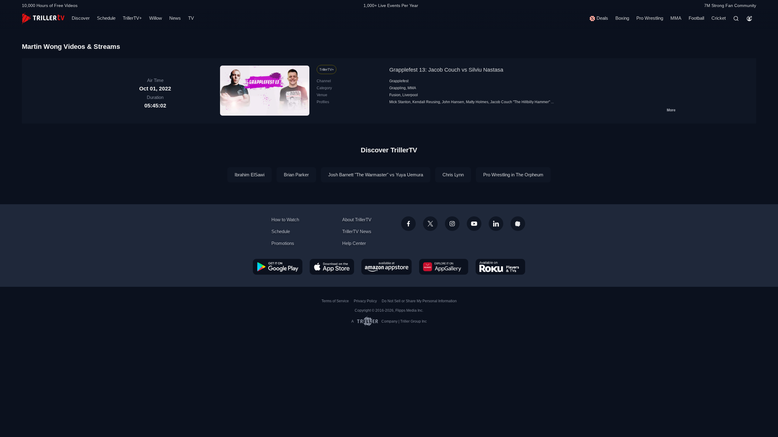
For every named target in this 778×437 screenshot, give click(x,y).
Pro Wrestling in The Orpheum (513, 174)
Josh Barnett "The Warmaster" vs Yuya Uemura (375, 174)
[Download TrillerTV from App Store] (332, 267)
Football (696, 18)
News (175, 18)
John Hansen (453, 102)
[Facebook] (408, 223)
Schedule (106, 18)
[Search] (736, 18)
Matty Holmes (477, 102)
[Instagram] (452, 223)
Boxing (622, 18)
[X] (430, 223)
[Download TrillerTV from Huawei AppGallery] (443, 267)
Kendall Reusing (426, 102)
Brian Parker (296, 174)
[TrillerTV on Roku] (500, 267)
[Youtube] (474, 223)
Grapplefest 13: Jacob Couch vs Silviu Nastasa (446, 70)
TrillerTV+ (132, 18)
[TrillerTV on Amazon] (386, 267)
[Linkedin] (496, 223)
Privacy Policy (365, 301)
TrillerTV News (356, 231)
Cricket (718, 18)
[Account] (749, 18)
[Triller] (518, 223)
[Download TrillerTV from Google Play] (277, 267)
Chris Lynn (453, 174)
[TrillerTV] (43, 18)
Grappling (397, 88)
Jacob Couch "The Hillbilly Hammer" (520, 102)
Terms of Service (335, 301)
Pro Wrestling (649, 18)
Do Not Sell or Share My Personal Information (419, 301)
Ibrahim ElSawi (249, 174)
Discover (81, 18)
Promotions (282, 243)
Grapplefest (398, 81)
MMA (675, 18)
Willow (155, 18)
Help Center (354, 243)
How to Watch (285, 219)
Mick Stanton (400, 102)
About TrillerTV (356, 219)
